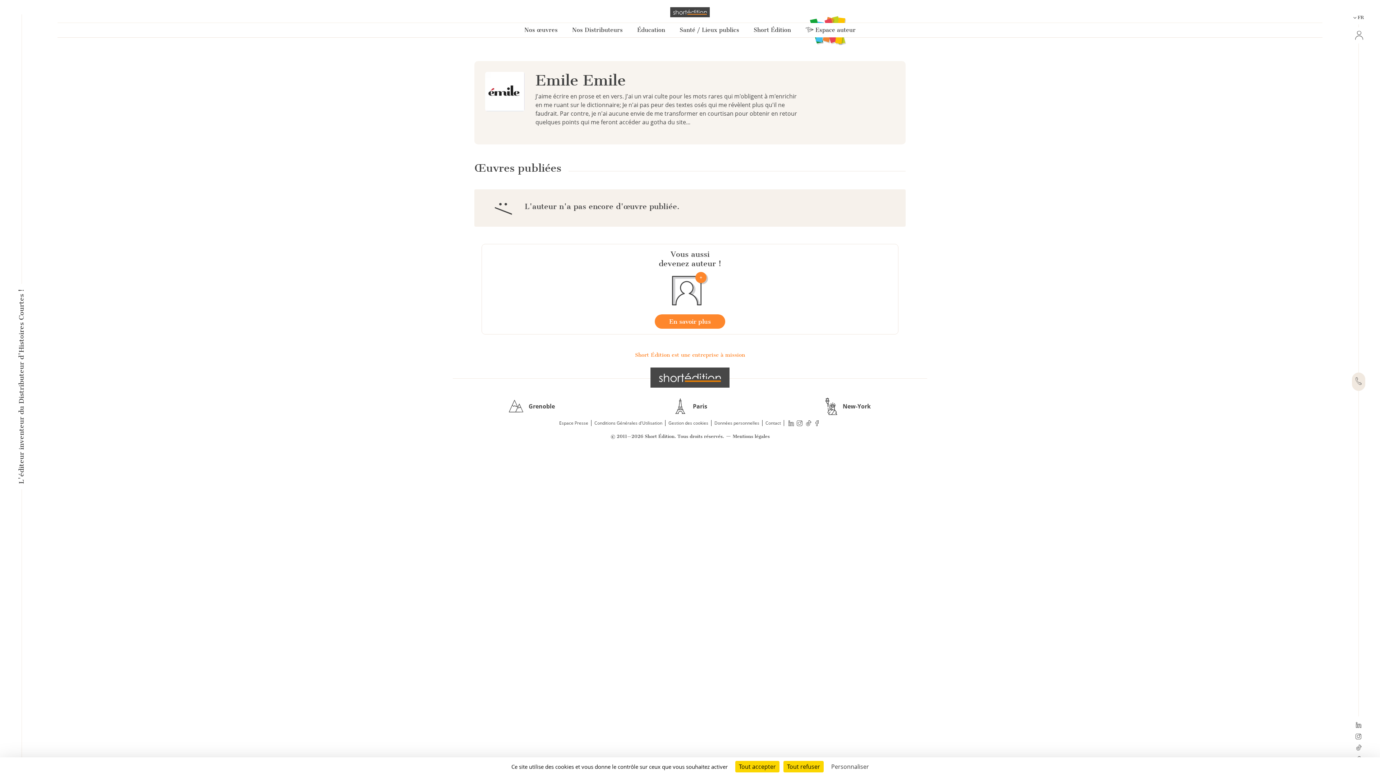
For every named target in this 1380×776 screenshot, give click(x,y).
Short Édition (772, 30)
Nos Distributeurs (597, 30)
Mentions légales (751, 436)
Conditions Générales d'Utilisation (628, 423)
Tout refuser (803, 767)
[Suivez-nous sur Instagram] (1358, 737)
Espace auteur (835, 30)
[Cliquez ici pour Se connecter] (1358, 35)
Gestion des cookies (688, 423)
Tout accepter (757, 767)
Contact (773, 423)
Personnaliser (850, 767)
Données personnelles (736, 423)
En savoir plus (690, 321)
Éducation (651, 30)
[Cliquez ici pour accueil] (690, 378)
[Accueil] (690, 12)
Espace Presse (573, 423)
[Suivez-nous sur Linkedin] (1358, 725)
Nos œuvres (541, 30)
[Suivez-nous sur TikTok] (1358, 748)
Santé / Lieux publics (709, 30)
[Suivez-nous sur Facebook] (817, 423)
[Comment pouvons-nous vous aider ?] (1359, 382)
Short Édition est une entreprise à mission (690, 355)
